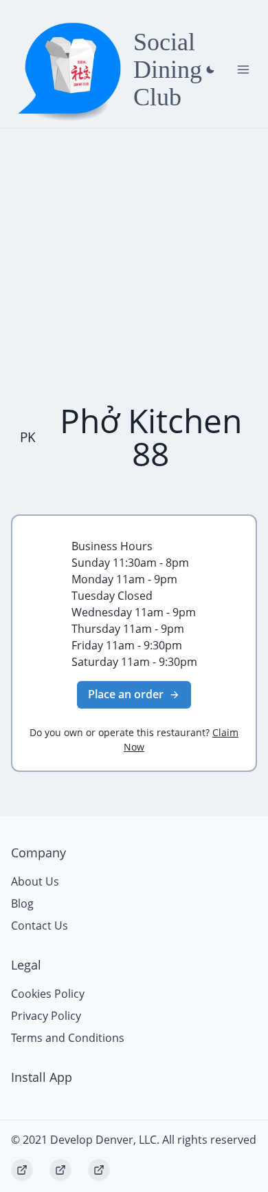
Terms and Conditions (67, 1037)
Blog (22, 903)
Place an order (126, 694)
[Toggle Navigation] (243, 69)
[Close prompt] (210, 69)
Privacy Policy (46, 1015)
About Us (35, 881)
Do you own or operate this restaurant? (134, 739)
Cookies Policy (48, 993)
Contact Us (39, 925)
